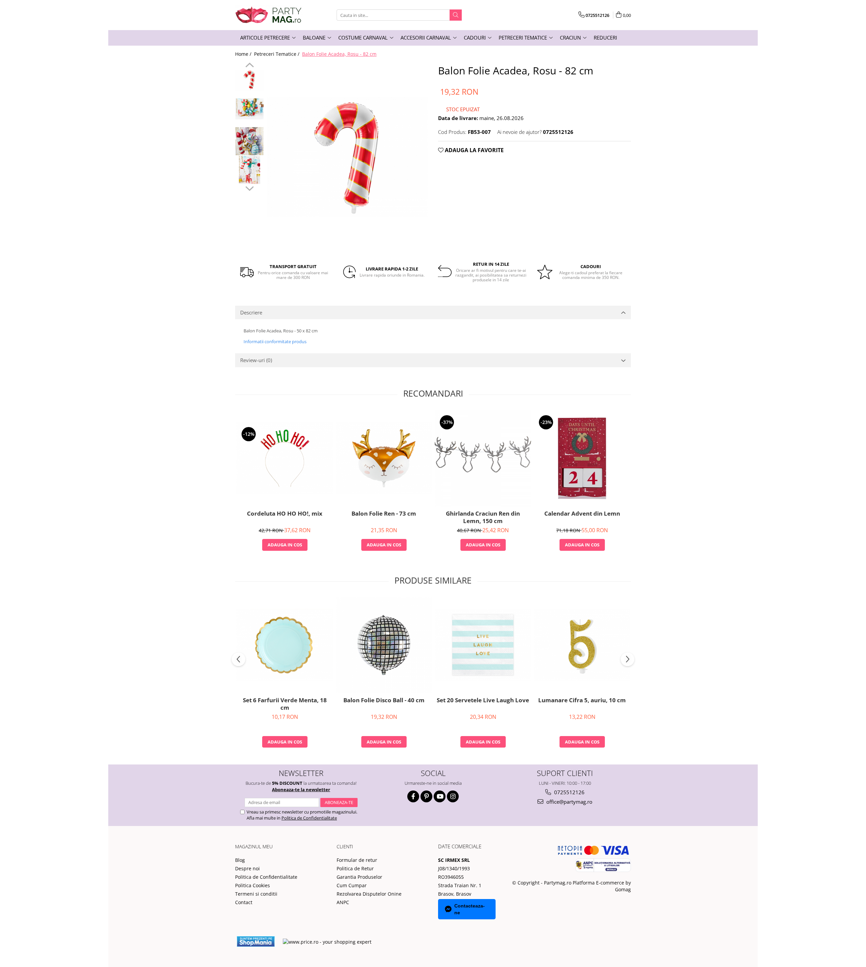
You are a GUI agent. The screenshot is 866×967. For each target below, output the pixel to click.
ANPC (343, 902)
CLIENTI (345, 846)
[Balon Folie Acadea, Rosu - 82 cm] (347, 157)
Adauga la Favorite (473, 150)
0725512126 (569, 792)
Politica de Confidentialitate (309, 818)
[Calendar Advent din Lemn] (582, 458)
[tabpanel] (347, 157)
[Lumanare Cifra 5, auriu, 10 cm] (582, 645)
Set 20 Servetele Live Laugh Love (483, 700)
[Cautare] (456, 15)
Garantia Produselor (359, 877)
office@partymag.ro (568, 801)
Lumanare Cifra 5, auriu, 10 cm (582, 700)
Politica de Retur (355, 868)
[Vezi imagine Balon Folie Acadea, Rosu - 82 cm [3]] (249, 170)
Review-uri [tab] (256, 360)
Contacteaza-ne (469, 909)
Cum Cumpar (352, 885)
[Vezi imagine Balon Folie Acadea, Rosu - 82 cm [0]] (249, 80)
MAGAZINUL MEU (254, 846)
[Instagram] (453, 796)
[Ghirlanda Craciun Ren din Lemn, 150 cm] (483, 458)
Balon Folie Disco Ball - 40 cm (384, 700)
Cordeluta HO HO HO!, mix (284, 513)
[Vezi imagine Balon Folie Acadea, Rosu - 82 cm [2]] (249, 141)
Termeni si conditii (256, 894)
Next (249, 187)
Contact (243, 902)
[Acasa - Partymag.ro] (269, 15)
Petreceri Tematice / (277, 54)
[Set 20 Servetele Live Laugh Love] (483, 645)
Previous (249, 66)
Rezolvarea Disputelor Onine (369, 894)
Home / (244, 54)
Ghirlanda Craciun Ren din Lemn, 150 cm (483, 517)
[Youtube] (440, 796)
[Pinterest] (426, 796)
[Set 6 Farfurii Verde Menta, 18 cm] (284, 645)
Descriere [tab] (251, 312)
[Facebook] (413, 796)
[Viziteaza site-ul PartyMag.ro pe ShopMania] (256, 941)
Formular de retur (357, 860)
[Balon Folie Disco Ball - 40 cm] (384, 645)
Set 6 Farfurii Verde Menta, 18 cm (285, 704)
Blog (240, 860)
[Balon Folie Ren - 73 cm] (384, 458)
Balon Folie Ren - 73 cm (383, 513)
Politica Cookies (252, 885)
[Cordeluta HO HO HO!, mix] (284, 458)
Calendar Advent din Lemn (582, 513)
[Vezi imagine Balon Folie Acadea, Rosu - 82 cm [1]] (249, 108)
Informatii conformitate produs (275, 341)
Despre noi (247, 868)
